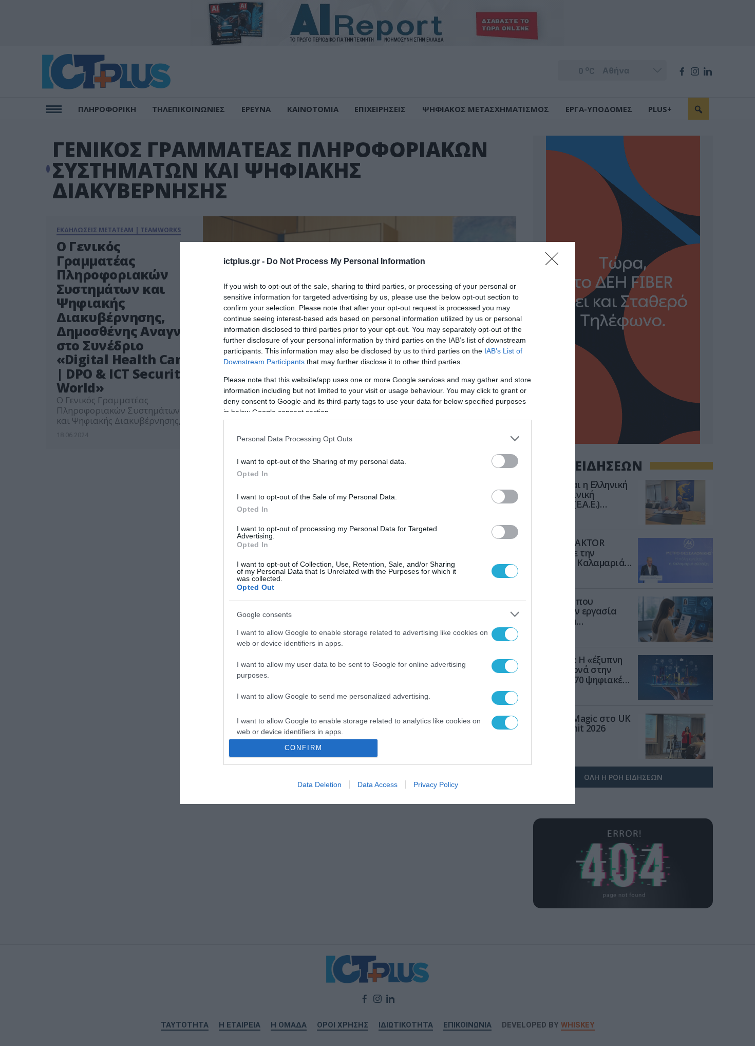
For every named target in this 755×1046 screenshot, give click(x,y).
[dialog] (377, 523)
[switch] (505, 461)
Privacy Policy (435, 784)
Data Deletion (319, 784)
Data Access (377, 784)
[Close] (555, 262)
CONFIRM (304, 748)
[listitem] (377, 438)
